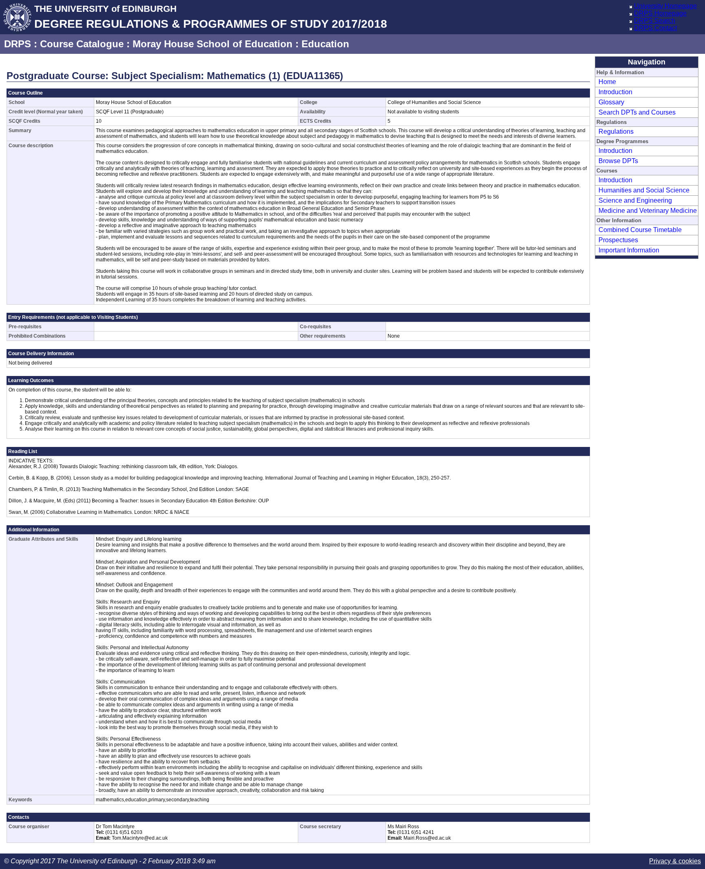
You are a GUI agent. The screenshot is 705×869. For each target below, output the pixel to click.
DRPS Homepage (660, 13)
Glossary (611, 102)
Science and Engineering (635, 200)
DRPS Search (654, 20)
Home (607, 81)
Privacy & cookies (675, 861)
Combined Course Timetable (640, 229)
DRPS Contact (655, 27)
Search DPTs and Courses (637, 112)
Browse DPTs (618, 160)
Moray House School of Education (213, 43)
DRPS (17, 43)
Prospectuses (618, 240)
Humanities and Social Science (644, 190)
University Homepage (665, 5)
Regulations (616, 131)
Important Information (629, 250)
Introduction (615, 91)
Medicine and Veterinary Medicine (648, 210)
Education (325, 43)
